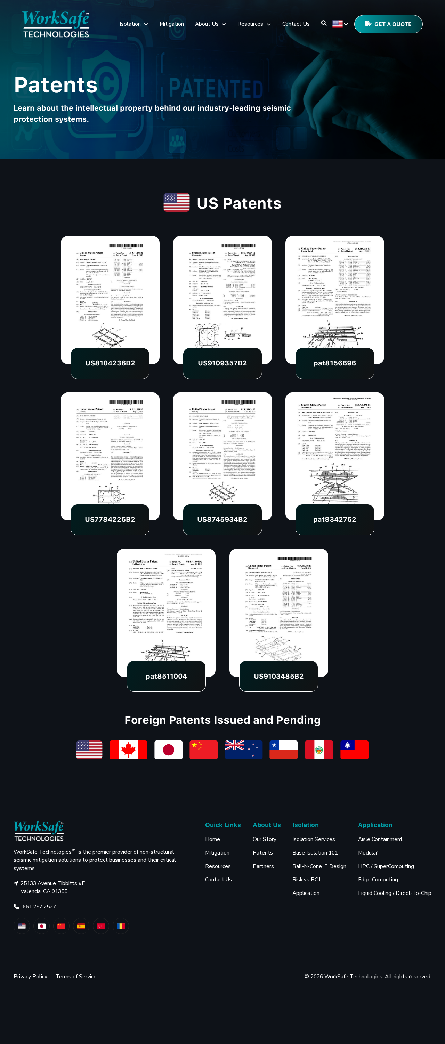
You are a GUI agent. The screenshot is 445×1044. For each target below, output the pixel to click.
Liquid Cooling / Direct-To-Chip (394, 893)
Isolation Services (313, 839)
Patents (263, 852)
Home (212, 839)
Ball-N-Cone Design (319, 866)
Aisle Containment (380, 839)
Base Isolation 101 (315, 852)
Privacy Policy (30, 976)
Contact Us (296, 24)
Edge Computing (378, 879)
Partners (263, 866)
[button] (134, 24)
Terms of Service (76, 976)
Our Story (264, 839)
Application (305, 893)
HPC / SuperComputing (386, 866)
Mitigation (172, 24)
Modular (368, 852)
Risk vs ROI (306, 879)
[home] (56, 24)
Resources (218, 866)
